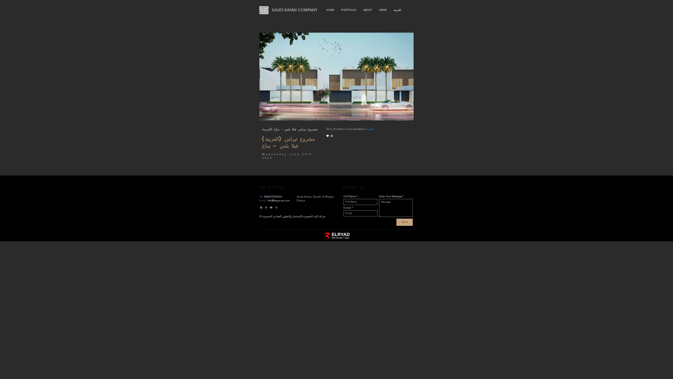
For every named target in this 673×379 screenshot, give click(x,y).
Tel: (271, 197)
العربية (397, 10)
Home (330, 10)
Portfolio (348, 10)
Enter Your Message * (391, 196)
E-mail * (348, 208)
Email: (274, 201)
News (383, 10)
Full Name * (351, 196)
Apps (347, 238)
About (367, 10)
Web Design (337, 238)
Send (404, 222)
